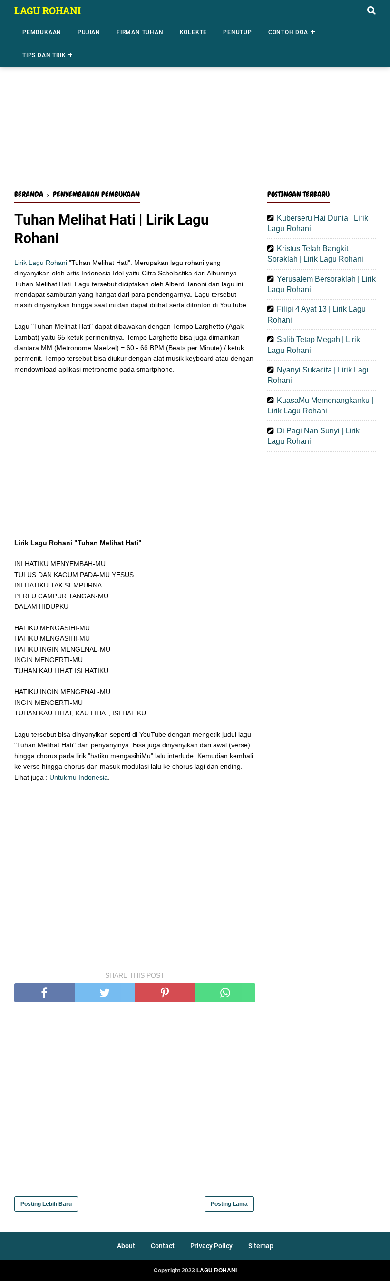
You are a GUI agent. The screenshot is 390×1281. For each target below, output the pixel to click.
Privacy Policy (211, 1246)
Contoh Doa (288, 32)
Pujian (89, 32)
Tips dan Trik (44, 55)
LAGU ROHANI (47, 10)
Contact (163, 1246)
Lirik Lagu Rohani (40, 262)
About (126, 1246)
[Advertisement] (195, 108)
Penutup (237, 32)
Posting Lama (229, 1204)
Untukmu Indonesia (78, 777)
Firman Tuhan (140, 32)
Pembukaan (41, 32)
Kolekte (193, 32)
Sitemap (260, 1246)
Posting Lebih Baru (46, 1204)
